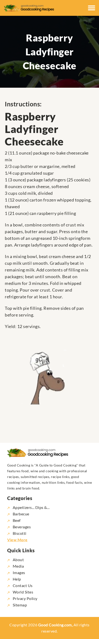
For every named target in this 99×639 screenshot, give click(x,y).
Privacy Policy (24, 598)
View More (17, 539)
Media (18, 566)
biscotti (19, 533)
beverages (22, 526)
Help (16, 579)
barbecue (21, 514)
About (18, 559)
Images (18, 572)
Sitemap (19, 605)
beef (17, 520)
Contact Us (22, 585)
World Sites (22, 592)
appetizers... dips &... (31, 507)
